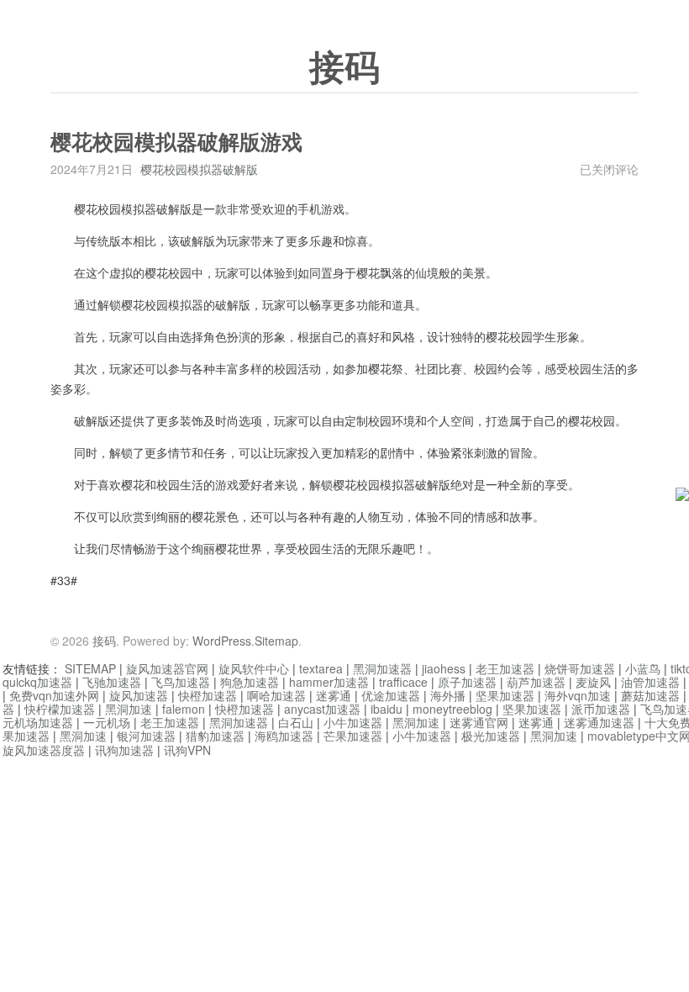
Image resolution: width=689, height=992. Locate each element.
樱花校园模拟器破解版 (199, 169)
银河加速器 (146, 735)
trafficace (403, 681)
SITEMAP (90, 668)
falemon (183, 708)
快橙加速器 (207, 695)
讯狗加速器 (124, 749)
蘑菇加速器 (650, 695)
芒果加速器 (352, 735)
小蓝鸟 (642, 668)
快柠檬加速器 (59, 708)
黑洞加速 (128, 708)
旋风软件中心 (253, 668)
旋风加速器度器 (44, 749)
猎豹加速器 (215, 735)
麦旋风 (593, 681)
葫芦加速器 (536, 681)
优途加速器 (390, 695)
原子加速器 (467, 681)
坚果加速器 (505, 695)
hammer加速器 (329, 681)
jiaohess (443, 668)
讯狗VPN (187, 749)
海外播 (447, 695)
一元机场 (106, 722)
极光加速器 (490, 735)
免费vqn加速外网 (54, 695)
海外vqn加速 (577, 695)
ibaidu (386, 708)
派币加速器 (600, 708)
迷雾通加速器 (599, 722)
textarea (321, 668)
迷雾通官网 (479, 722)
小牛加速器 (352, 722)
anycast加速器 (322, 708)
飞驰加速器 (111, 681)
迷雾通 (333, 695)
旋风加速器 (138, 695)
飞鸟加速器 (180, 681)
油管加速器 (650, 681)
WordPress (221, 640)
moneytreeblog (452, 708)
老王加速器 (505, 668)
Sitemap (276, 640)
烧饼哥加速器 (579, 668)
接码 (344, 68)
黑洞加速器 (382, 668)
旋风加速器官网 (167, 668)
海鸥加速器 (284, 735)
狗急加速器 (249, 681)
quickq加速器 (37, 681)
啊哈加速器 (276, 695)
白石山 (295, 722)
